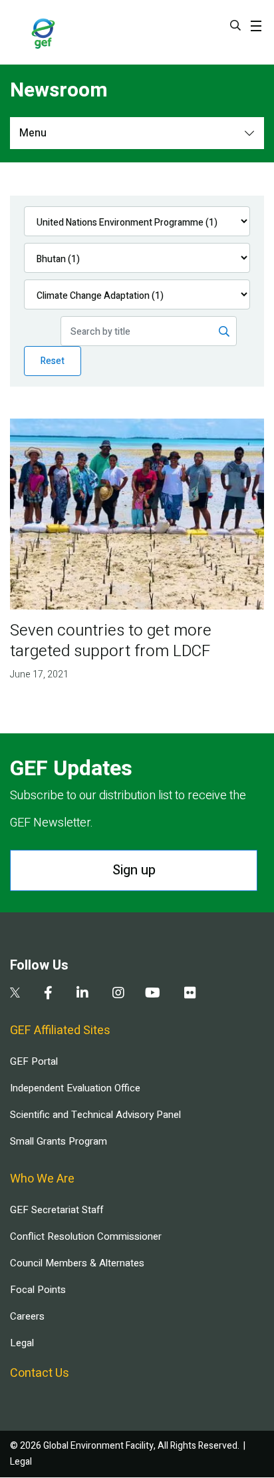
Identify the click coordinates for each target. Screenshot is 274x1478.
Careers (27, 1316)
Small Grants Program (58, 1141)
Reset (53, 361)
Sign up (134, 870)
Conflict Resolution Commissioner (86, 1236)
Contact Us (39, 1373)
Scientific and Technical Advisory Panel (95, 1114)
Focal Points (38, 1289)
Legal (22, 1343)
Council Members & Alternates (77, 1263)
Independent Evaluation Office (75, 1088)
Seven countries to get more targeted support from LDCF (110, 641)
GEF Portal (34, 1061)
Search (235, 25)
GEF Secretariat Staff (56, 1209)
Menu (33, 133)
